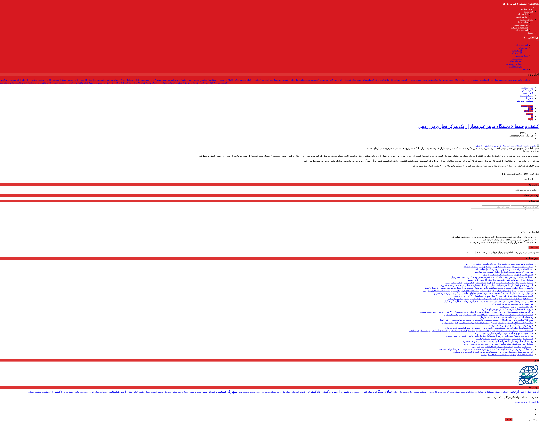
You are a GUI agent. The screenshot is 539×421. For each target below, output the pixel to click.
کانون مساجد (72, 392)
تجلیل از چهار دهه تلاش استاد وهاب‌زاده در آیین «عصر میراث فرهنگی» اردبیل (498, 344)
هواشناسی (114, 391)
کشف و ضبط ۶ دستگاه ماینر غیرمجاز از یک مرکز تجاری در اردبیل (478, 126)
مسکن (147, 392)
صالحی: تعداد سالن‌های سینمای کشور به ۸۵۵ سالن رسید (507, 354)
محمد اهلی (167, 392)
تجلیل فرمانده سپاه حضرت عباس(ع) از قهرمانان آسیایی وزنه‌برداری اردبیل (495, 80)
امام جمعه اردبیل (462, 392)
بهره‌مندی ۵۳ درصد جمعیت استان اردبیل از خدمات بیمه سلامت (299, 80)
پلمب (82, 392)
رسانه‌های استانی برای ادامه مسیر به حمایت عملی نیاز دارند (505, 317)
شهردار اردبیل (262, 392)
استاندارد (490, 391)
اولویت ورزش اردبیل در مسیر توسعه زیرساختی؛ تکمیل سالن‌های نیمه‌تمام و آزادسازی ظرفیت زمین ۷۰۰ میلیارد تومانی (478, 288)
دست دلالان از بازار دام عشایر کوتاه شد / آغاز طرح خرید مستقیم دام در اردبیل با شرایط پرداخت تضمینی (485, 349)
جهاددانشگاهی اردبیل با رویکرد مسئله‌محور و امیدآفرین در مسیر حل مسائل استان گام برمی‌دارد (489, 328)
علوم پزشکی (195, 392)
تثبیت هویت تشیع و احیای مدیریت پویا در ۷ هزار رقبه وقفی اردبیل (503, 333)
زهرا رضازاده (285, 392)
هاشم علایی (138, 392)
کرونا (63, 392)
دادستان (355, 392)
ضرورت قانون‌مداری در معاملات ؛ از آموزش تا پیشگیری (507, 309)
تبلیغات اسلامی (419, 392)
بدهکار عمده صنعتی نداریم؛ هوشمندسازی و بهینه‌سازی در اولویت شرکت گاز (425, 80)
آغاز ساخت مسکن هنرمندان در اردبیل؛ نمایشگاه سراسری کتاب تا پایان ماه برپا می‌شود (493, 352)
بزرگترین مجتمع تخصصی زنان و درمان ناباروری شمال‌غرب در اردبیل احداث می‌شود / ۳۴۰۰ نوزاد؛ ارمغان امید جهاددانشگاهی (476, 312)
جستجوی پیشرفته (519, 27)
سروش (529, 114)
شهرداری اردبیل (243, 392)
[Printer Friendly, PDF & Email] (4, 171)
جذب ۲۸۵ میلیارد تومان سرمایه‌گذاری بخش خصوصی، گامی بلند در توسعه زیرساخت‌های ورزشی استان (485, 320)
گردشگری (31, 392)
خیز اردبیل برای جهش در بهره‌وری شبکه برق (512, 304)
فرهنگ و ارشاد (183, 392)
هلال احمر (126, 391)
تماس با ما (523, 22)
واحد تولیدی (103, 392)
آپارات (530, 119)
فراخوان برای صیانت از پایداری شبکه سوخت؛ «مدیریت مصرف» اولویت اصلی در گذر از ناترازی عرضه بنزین (483, 293)
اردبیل (514, 391)
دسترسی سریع (526, 19)
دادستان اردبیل (342, 391)
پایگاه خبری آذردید (91, 392)
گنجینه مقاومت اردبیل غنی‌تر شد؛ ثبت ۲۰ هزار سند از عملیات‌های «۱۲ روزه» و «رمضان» (492, 296)
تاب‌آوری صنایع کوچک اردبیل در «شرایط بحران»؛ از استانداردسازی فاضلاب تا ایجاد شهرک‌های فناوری (157, 83)
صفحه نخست (527, 106)
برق (428, 392)
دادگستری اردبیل (310, 391)
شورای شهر (209, 391)
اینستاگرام (528, 111)
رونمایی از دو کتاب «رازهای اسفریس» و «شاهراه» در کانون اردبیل (502, 346)
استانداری (479, 392)
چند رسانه (528, 11)
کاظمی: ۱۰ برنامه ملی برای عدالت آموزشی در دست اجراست (504, 338)
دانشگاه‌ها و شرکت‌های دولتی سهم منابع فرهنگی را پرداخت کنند (359, 80)
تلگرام (530, 108)
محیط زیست (157, 392)
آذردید (536, 391)
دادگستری (326, 391)
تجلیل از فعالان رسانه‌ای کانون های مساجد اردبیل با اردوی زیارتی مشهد (100, 80)
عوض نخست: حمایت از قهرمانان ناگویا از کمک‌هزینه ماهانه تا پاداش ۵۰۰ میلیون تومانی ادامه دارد (488, 314)
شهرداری (252, 392)
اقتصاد (472, 392)
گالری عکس (522, 17)
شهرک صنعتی (226, 391)
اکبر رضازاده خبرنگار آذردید (439, 392)
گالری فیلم (523, 14)
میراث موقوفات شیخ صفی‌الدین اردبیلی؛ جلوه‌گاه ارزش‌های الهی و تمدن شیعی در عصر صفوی (489, 336)
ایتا (532, 116)
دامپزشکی (296, 392)
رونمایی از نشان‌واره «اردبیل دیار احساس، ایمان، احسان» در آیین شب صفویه (498, 341)
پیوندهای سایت (521, 25)
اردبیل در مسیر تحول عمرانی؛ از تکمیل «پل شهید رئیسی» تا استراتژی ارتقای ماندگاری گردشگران (488, 301)
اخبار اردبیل (525, 391)
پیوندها (530, 33)
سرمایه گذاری (273, 392)
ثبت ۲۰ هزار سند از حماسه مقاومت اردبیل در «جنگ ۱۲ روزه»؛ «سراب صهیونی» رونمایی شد (490, 298)
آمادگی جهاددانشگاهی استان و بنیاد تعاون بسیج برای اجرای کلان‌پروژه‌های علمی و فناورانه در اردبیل (487, 322)
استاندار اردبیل (501, 392)
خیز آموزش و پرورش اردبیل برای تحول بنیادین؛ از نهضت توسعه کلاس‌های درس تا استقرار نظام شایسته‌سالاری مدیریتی (55, 83)
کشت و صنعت (42, 392)
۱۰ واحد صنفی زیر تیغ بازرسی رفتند (516, 306)
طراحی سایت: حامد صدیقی (526, 402)
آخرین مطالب (527, 9)
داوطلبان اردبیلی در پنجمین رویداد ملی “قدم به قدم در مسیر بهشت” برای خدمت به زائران (176, 80)
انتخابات (452, 392)
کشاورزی (55, 391)
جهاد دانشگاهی (382, 391)
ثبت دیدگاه (534, 247)
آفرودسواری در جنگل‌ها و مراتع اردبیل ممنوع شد (511, 325)
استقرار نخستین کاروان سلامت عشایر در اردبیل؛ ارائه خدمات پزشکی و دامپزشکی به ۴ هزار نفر (489, 282)
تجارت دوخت (407, 392)
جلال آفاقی (398, 392)
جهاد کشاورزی (365, 392)
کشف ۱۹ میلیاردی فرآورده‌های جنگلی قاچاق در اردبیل (244, 80)
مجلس (174, 392)
